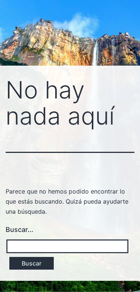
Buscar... (19, 229)
